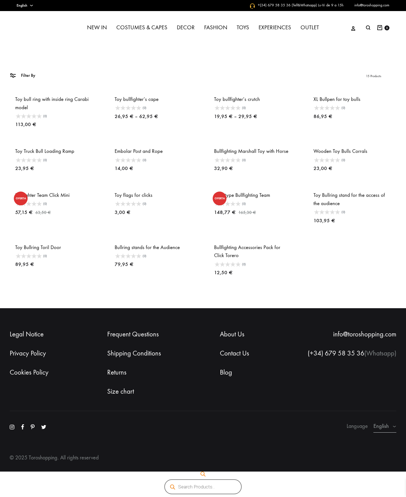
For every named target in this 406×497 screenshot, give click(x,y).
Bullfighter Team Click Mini (42, 195)
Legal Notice (27, 334)
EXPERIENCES (275, 27)
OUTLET (309, 27)
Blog (226, 372)
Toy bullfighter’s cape (137, 99)
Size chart (120, 391)
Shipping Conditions (134, 353)
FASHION (215, 27)
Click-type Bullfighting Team (242, 195)
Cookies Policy (29, 372)
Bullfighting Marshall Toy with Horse (251, 151)
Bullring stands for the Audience (147, 247)
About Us (232, 334)
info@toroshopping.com (371, 5)
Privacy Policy (28, 353)
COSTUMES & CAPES (141, 27)
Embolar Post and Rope (139, 151)
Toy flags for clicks (133, 195)
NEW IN (97, 27)
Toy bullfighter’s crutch (237, 99)
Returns (116, 372)
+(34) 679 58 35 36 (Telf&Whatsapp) (287, 5)
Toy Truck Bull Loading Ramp (44, 151)
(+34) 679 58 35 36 (336, 353)
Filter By (27, 75)
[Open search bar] (203, 474)
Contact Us (234, 353)
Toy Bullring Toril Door (38, 247)
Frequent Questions (133, 334)
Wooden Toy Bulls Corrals (340, 151)
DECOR (186, 27)
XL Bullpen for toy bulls (336, 99)
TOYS (243, 27)
